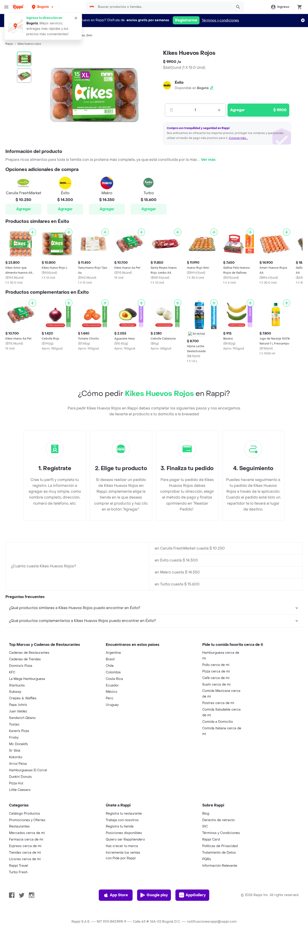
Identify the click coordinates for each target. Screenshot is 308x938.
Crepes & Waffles (23, 698)
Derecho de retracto (218, 820)
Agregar (23, 209)
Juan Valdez (18, 711)
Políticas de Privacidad (220, 846)
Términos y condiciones (220, 20)
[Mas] (219, 110)
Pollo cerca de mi (216, 665)
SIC (205, 826)
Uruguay (112, 705)
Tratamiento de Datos (219, 852)
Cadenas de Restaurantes (29, 653)
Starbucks (17, 685)
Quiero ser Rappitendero (125, 839)
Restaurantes (19, 826)
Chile (110, 666)
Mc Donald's (18, 744)
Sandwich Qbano (22, 718)
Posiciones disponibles (124, 833)
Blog (205, 813)
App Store (119, 895)
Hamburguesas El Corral (28, 770)
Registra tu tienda (119, 826)
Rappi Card (211, 839)
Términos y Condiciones (221, 833)
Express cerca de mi (25, 846)
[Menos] (171, 110)
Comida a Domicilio (217, 722)
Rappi (9, 44)
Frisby (13, 737)
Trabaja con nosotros (122, 820)
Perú (109, 698)
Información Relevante (219, 866)
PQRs (206, 859)
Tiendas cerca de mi (25, 852)
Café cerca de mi (216, 678)
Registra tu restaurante (124, 813)
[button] (43, 6)
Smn (89, 35)
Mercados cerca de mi (27, 833)
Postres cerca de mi (218, 703)
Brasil (110, 659)
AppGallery (196, 895)
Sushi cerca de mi (216, 684)
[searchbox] (163, 7)
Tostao (14, 724)
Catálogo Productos (24, 813)
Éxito (179, 82)
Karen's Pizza (19, 731)
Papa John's (18, 705)
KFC (12, 672)
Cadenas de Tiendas (25, 659)
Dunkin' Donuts (20, 777)
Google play (157, 895)
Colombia (113, 672)
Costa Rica (114, 679)
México (111, 692)
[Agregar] (32, 232)
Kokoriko (15, 757)
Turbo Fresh (18, 872)
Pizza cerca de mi (216, 671)
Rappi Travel (18, 866)
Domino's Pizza (20, 666)
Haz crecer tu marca (122, 846)
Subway (15, 692)
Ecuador (112, 685)
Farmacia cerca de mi (26, 839)
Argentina (113, 653)
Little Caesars (20, 790)
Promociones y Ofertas (27, 820)
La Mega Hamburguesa (27, 679)
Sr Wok (14, 751)
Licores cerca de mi (25, 859)
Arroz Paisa (18, 764)
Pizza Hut (16, 783)
